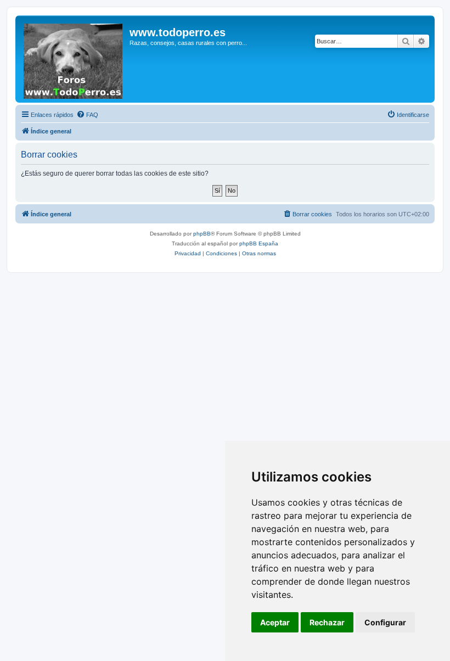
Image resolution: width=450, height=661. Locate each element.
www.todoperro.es (178, 32)
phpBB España (258, 243)
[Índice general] (74, 59)
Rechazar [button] (327, 622)
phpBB (202, 234)
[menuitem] (87, 114)
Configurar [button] (385, 622)
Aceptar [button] (275, 622)
